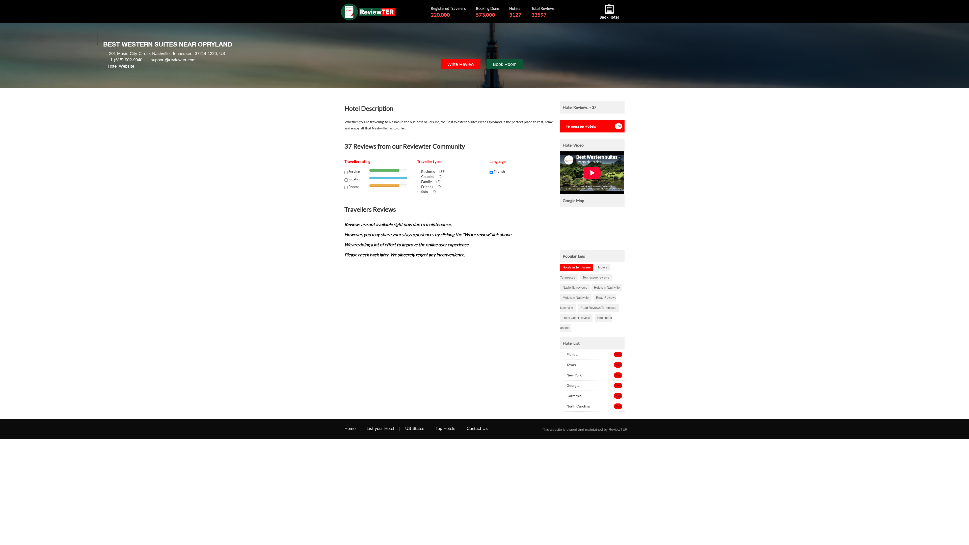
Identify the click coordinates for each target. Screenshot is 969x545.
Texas (571, 365)
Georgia (572, 386)
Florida (572, 354)
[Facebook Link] (498, 429)
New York (574, 375)
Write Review (460, 64)
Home (350, 428)
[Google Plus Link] (518, 429)
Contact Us (477, 428)
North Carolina (578, 406)
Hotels (581, 126)
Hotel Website (121, 66)
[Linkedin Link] (528, 429)
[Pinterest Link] (538, 429)
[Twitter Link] (508, 429)
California (574, 396)
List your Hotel (380, 428)
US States (414, 428)
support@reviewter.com (173, 60)
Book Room (505, 64)
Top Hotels (445, 428)
